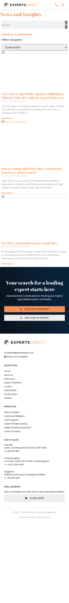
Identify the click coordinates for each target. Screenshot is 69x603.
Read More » (7, 118)
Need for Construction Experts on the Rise (30, 243)
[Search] (66, 25)
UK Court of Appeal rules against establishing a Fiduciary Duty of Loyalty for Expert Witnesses (33, 95)
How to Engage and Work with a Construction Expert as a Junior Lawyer (32, 170)
